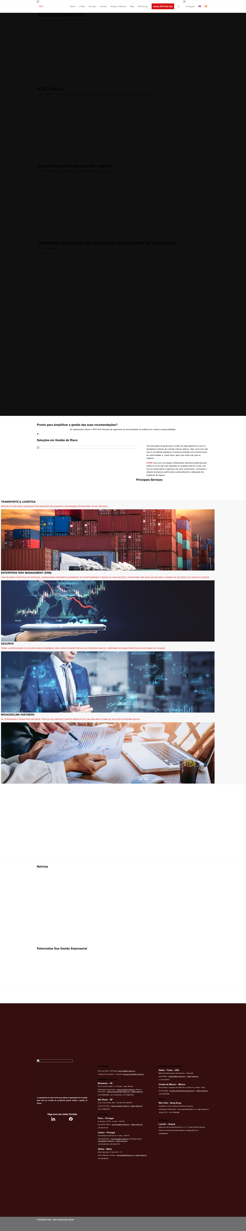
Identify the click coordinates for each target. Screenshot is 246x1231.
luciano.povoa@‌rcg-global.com (120, 1106)
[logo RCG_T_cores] (40, 6)
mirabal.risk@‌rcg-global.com (176, 1076)
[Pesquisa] (179, 6)
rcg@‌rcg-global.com (137, 1092)
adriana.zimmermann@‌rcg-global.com (118, 1092)
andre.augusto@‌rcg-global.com (126, 1090)
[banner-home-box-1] (86, 448)
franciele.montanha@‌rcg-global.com (133, 1074)
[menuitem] (72, 6)
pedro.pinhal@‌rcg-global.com (126, 1071)
